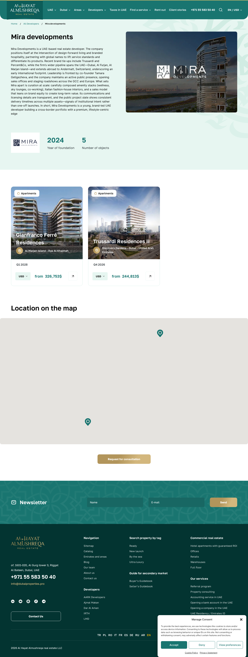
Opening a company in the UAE (208, 607)
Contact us (90, 578)
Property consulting (202, 591)
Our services (199, 578)
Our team (89, 567)
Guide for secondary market (148, 573)
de (131, 635)
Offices (194, 551)
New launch (136, 551)
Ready (133, 545)
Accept (174, 645)
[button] (241, 619)
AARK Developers (94, 597)
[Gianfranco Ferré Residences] (47, 236)
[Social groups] (13, 601)
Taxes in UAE (118, 9)
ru (137, 635)
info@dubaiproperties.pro (28, 583)
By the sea (135, 556)
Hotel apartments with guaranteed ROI (213, 545)
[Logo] (25, 10)
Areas (77, 9)
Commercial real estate (206, 538)
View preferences (230, 645)
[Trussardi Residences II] (124, 236)
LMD (86, 618)
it (115, 635)
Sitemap (89, 545)
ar (143, 635)
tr (99, 635)
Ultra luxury (136, 561)
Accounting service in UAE (206, 597)
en (149, 635)
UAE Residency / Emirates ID (207, 613)
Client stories (177, 9)
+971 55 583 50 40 (203, 9)
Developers (95, 9)
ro (110, 635)
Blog (86, 561)
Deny (202, 645)
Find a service (139, 9)
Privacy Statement (208, 652)
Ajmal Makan (91, 602)
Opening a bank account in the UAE (211, 602)
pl (104, 635)
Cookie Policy (191, 652)
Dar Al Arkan (91, 607)
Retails (194, 556)
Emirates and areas (95, 556)
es (126, 635)
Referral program (200, 586)
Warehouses (197, 561)
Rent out (160, 9)
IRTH (87, 613)
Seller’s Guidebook (141, 586)
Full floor (196, 567)
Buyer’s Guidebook (140, 580)
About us (89, 572)
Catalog (88, 551)
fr (120, 635)
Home (14, 23)
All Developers (31, 23)
